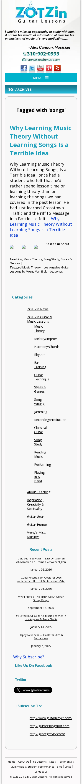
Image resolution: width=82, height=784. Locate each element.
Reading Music (40, 454)
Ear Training (40, 364)
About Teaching (38, 492)
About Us (23, 761)
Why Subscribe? (28, 657)
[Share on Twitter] (27, 250)
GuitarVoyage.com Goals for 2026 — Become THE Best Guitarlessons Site (41, 579)
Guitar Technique (41, 377)
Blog (59, 766)
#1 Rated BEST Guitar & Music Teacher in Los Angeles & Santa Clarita (41, 617)
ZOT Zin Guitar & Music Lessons (39, 319)
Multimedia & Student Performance (32, 766)
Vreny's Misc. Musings (36, 534)
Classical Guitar (40, 429)
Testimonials (66, 761)
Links (68, 766)
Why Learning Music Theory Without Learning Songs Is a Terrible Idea (41, 140)
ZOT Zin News (38, 309)
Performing (42, 464)
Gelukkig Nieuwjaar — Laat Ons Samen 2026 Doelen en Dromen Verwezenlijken (41, 560)
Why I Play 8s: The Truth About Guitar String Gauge (41, 598)
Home (11, 761)
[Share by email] (39, 250)
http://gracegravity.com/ (47, 734)
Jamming (40, 412)
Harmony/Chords (46, 346)
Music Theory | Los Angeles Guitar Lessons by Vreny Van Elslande (40, 269)
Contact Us (40, 771)
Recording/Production (50, 419)
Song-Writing (39, 401)
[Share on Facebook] (15, 250)
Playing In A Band (39, 476)
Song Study (51, 259)
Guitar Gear (35, 516)
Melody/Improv (45, 338)
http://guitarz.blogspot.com (49, 726)
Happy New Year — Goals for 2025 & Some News (41, 636)
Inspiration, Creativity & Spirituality (35, 504)
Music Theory (33, 259)
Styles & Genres (40, 389)
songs (58, 271)
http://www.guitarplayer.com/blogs (55, 718)
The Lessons (38, 761)
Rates (52, 761)
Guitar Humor (37, 524)
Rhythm (40, 354)
